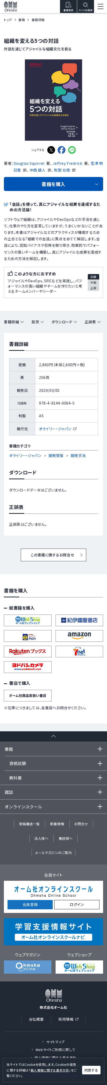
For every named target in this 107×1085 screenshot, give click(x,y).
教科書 (15, 778)
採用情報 (70, 1020)
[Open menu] (100, 6)
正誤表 (90, 321)
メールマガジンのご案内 (53, 852)
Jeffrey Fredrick (67, 163)
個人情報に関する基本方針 (49, 1070)
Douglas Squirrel (29, 163)
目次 (35, 321)
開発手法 (78, 455)
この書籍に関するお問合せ (52, 554)
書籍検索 (68, 10)
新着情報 (57, 823)
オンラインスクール (23, 806)
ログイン (77, 904)
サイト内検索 (85, 10)
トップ (8, 19)
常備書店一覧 (29, 823)
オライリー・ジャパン (57, 428)
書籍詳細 (11, 321)
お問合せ (81, 823)
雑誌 (9, 792)
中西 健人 (38, 170)
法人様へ (41, 838)
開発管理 (56, 455)
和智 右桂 (62, 170)
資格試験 (17, 763)
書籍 (21, 19)
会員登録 (30, 904)
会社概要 (36, 1019)
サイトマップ (55, 1041)
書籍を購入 (53, 184)
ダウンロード (61, 321)
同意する (91, 1070)
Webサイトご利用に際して (55, 1049)
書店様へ (66, 838)
